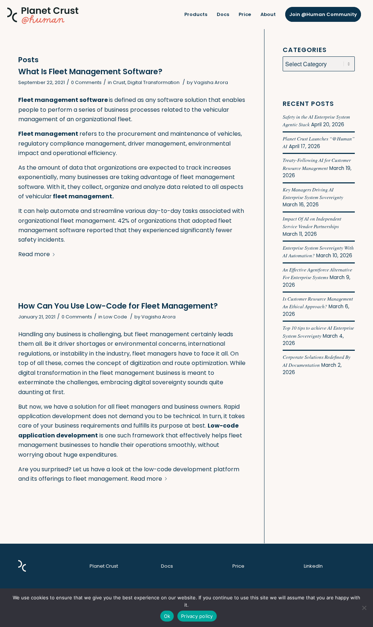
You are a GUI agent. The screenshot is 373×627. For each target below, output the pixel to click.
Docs (167, 566)
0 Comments (86, 82)
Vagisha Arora (211, 82)
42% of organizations (147, 221)
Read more (34, 254)
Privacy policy (197, 616)
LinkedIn (313, 566)
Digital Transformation (153, 82)
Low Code (115, 316)
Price (238, 566)
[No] (364, 607)
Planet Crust (104, 566)
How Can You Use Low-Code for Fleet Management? (118, 306)
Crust (119, 82)
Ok (167, 616)
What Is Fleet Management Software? (90, 71)
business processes (132, 110)
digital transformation (49, 373)
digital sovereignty (160, 382)
